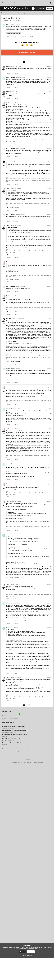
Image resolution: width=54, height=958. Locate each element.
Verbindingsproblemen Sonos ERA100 (11, 742)
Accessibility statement (38, 762)
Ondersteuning (16, 2)
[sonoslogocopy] (27, 3)
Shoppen (4, 2)
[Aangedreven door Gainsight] (27, 759)
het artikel (16, 503)
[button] (1, 8)
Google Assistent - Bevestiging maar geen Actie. (14, 726)
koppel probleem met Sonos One (10, 718)
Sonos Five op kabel (7, 722)
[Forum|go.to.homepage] (16, 8)
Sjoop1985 (8, 161)
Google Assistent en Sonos (8, 728)
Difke (7, 66)
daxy (7, 535)
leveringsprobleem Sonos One (14, 33)
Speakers (31, 13)
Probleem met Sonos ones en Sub (10, 714)
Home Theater (5, 715)
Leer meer (9, 2)
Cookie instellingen (27, 762)
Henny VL (8, 24)
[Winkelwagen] (50, 3)
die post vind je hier (22, 173)
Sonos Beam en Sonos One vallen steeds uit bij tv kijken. (16, 747)
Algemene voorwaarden (16, 762)
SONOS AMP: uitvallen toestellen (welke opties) (13, 734)
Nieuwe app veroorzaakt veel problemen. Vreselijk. (14, 730)
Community (3, 13)
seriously (8, 368)
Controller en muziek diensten (9, 732)
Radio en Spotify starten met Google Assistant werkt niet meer (17, 751)
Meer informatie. (34, 948)
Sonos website (11, 562)
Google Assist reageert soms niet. (10, 738)
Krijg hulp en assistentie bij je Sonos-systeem (18, 13)
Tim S (7, 102)
